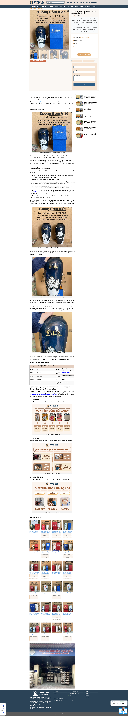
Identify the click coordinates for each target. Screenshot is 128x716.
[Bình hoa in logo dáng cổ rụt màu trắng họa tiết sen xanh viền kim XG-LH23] (57, 607)
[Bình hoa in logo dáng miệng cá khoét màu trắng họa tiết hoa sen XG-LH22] (68, 566)
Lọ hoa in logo (88, 6)
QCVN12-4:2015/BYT (66, 372)
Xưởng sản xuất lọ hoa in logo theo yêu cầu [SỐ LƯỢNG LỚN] (90, 109)
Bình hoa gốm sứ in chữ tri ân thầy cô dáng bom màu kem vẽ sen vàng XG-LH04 (34, 552)
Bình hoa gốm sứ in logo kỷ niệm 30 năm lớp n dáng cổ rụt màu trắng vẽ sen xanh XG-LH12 (34, 614)
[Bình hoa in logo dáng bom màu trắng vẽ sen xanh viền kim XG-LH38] (57, 586)
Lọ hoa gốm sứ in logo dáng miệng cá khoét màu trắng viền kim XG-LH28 (45, 634)
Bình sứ (94, 6)
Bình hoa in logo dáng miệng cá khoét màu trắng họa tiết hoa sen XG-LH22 (67, 573)
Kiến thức (82, 2)
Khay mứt (77, 6)
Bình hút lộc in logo (54, 6)
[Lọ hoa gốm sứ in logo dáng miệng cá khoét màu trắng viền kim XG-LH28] (46, 628)
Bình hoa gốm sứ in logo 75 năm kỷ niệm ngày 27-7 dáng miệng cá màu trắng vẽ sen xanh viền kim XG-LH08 (45, 593)
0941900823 (94, 2)
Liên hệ (88, 2)
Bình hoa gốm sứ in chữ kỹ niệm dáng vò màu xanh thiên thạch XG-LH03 (34, 532)
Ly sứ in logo (62, 6)
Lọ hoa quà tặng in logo (38, 8)
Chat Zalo (74, 60)
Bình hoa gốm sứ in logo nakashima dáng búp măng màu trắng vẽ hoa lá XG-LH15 (56, 573)
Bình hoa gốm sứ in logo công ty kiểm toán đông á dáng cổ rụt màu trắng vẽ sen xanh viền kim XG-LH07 (45, 614)
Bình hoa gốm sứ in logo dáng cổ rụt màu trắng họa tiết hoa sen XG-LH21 (67, 634)
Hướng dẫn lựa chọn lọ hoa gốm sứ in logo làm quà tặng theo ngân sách (90, 97)
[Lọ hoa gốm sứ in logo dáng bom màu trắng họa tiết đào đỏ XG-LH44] (57, 525)
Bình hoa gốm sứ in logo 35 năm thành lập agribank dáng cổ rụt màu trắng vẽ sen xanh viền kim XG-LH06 (67, 614)
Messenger (3, 714)
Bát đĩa (46, 6)
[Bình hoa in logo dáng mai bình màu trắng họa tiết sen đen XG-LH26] (46, 545)
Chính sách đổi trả (73, 695)
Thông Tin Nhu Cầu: (77, 75)
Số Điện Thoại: (76, 64)
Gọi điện (2, 710)
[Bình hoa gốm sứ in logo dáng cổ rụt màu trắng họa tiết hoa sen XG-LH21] (68, 628)
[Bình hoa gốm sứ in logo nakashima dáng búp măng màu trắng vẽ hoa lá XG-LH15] (57, 566)
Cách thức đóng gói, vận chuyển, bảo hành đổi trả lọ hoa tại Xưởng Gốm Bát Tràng (90, 134)
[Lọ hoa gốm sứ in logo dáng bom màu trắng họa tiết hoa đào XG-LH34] (46, 566)
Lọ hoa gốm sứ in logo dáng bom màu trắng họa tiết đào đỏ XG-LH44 (56, 532)
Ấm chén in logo (40, 6)
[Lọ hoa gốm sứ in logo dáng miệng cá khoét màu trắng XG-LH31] (35, 586)
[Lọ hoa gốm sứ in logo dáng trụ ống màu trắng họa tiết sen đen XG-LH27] (68, 525)
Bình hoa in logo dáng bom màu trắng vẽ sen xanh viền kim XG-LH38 (56, 593)
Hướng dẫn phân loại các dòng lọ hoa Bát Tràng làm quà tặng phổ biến (90, 103)
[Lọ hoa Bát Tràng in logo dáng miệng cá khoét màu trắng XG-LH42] (68, 545)
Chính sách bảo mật (74, 697)
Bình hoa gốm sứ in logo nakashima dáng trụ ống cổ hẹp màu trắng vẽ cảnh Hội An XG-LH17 (56, 634)
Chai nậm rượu (70, 6)
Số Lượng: (75, 70)
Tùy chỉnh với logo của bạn (38, 60)
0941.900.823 (88, 60)
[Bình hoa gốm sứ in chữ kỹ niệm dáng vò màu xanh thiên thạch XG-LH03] (35, 525)
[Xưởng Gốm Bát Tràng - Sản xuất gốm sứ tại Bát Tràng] (37, 2)
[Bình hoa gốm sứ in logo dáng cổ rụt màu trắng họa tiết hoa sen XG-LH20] (35, 628)
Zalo (3, 706)
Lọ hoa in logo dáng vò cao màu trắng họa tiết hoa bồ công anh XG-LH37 (45, 532)
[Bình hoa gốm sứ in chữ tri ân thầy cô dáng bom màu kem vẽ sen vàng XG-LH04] (35, 545)
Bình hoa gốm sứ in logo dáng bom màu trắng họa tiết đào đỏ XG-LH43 (34, 573)
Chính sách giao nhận (74, 693)
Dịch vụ (76, 2)
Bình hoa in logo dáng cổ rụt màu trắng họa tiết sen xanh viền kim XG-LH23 (56, 614)
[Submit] (64, 2)
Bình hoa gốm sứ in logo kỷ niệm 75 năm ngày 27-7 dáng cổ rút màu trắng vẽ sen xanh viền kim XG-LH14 (67, 593)
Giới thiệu (69, 2)
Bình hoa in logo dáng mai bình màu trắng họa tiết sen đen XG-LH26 (45, 552)
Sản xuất (33, 6)
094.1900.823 (59, 696)
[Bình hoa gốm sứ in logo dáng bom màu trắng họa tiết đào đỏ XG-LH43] (35, 566)
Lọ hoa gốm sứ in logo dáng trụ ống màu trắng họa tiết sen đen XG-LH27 (67, 532)
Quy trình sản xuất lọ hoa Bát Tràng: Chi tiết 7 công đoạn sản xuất (90, 128)
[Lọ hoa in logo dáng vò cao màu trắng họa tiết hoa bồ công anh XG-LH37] (46, 525)
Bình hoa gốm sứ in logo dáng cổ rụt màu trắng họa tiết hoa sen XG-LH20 (34, 634)
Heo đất (81, 6)
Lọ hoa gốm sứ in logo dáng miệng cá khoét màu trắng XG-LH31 (34, 593)
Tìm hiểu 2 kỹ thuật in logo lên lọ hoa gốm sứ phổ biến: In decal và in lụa (90, 122)
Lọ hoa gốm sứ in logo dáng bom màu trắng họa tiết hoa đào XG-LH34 (45, 573)
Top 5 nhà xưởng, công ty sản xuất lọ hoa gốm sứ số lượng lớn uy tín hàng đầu (90, 116)
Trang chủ (31, 8)
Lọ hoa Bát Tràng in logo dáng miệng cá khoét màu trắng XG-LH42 (67, 552)
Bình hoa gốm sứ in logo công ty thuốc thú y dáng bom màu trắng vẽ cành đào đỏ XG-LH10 (56, 552)
